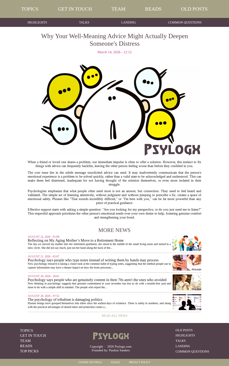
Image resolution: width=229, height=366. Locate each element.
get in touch (75, 9)
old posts (194, 9)
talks (84, 22)
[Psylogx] (111, 335)
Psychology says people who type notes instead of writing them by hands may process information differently (93, 260)
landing (128, 22)
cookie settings (90, 362)
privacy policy (140, 362)
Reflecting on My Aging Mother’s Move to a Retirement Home (76, 240)
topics (29, 9)
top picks (29, 351)
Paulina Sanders (119, 350)
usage (115, 362)
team (118, 9)
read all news (114, 315)
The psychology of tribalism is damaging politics (65, 299)
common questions (185, 22)
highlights (37, 22)
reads (153, 9)
